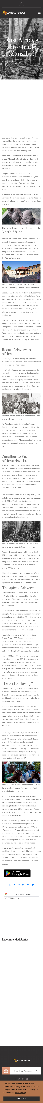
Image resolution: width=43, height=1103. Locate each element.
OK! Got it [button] (21, 1099)
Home (4, 61)
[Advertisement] (21, 100)
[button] (21, 894)
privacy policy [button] (20, 1093)
